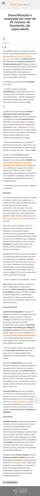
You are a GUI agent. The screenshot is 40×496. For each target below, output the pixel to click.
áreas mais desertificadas (14, 218)
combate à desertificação (19, 402)
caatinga (31, 127)
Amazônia (17, 463)
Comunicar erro (10, 482)
